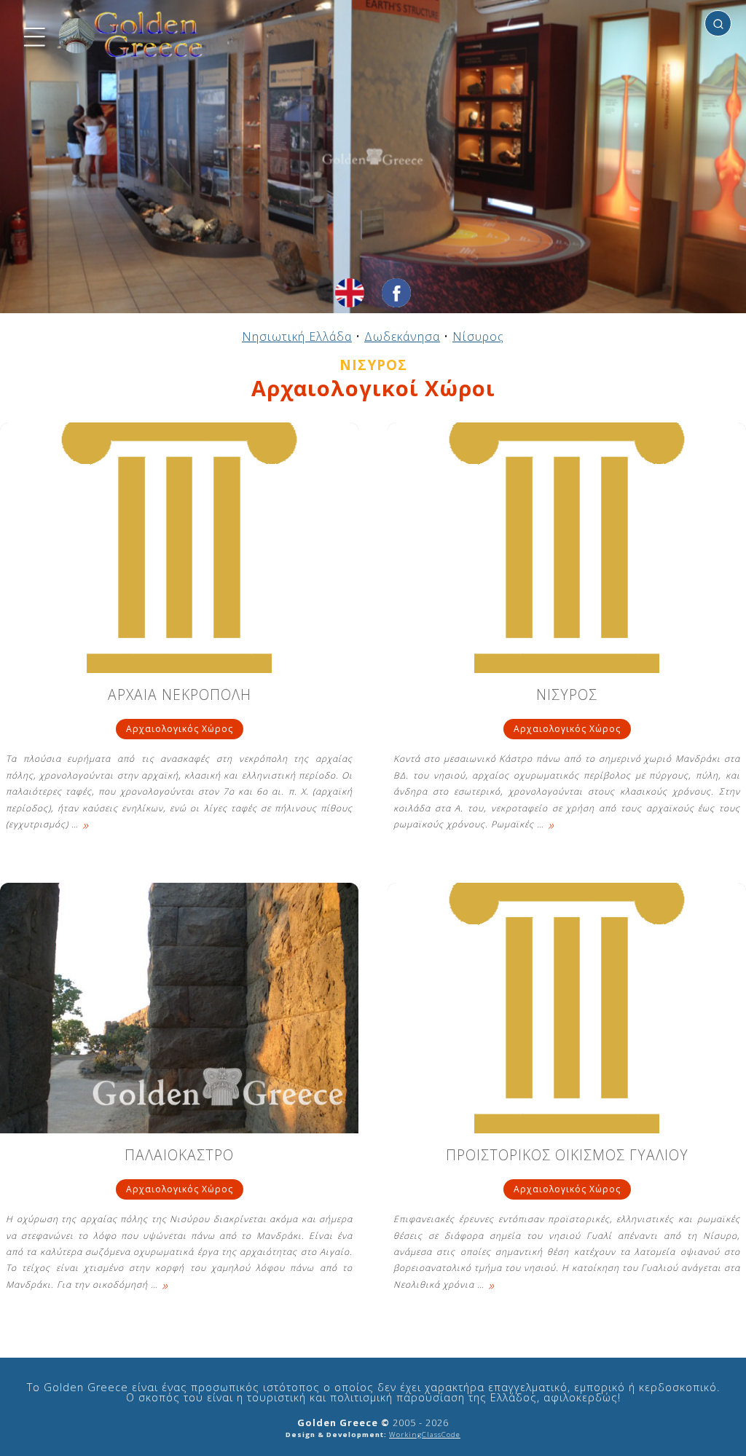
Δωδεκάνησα (402, 336)
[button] (33, 35)
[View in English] (349, 292)
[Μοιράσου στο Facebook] (396, 292)
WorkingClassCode (424, 1434)
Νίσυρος (478, 336)
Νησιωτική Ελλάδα (297, 336)
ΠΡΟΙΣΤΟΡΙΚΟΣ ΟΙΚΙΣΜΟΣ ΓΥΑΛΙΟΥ (567, 1156)
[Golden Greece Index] (131, 34)
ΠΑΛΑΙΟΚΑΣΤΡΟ (179, 1156)
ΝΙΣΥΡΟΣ (566, 696)
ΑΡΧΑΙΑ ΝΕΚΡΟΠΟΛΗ (179, 696)
